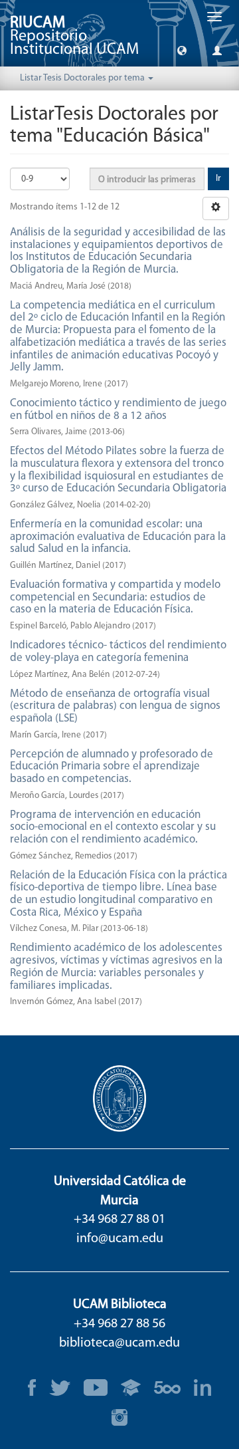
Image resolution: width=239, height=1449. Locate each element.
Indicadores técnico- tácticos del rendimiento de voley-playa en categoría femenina (118, 652)
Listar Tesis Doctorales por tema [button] (83, 78)
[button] (182, 50)
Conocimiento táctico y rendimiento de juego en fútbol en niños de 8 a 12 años (118, 410)
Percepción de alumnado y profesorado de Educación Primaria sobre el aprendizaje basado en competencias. (111, 767)
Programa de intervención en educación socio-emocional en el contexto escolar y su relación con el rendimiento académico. (113, 827)
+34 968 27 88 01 (119, 1219)
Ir (218, 179)
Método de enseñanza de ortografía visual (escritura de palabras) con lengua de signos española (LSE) (115, 706)
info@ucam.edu (119, 1239)
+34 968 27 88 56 (119, 1324)
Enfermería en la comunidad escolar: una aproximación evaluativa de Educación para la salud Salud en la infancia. (118, 537)
